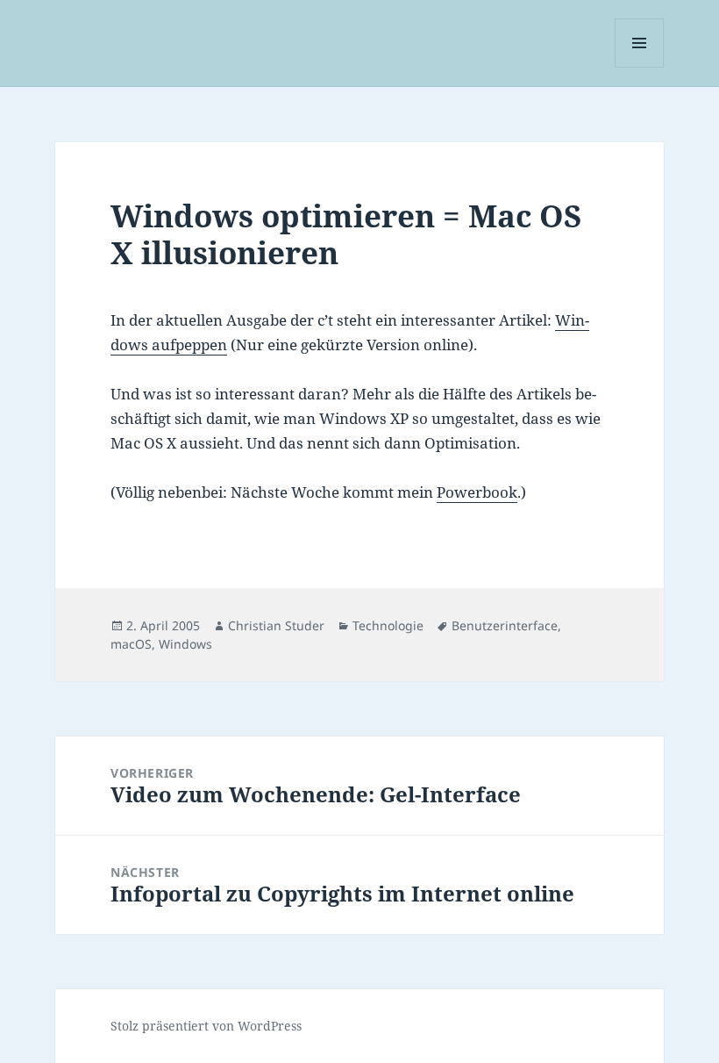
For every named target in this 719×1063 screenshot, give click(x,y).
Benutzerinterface (505, 625)
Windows (185, 644)
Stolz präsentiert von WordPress (206, 1025)
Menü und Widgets (640, 67)
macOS (131, 644)
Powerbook (477, 492)
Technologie (388, 625)
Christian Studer (276, 625)
